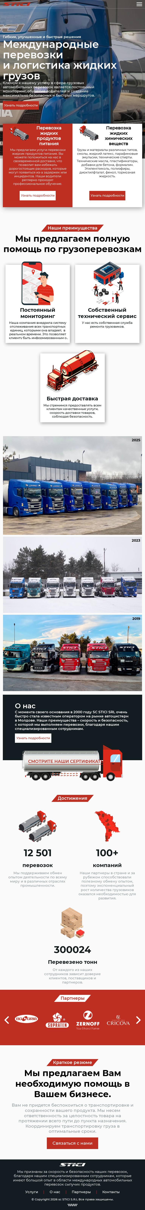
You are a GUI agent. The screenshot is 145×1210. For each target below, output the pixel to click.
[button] (6, 1020)
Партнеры (81, 1192)
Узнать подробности (21, 105)
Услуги (31, 1192)
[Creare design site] (72, 1205)
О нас (55, 1192)
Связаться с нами (72, 1143)
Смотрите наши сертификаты (66, 761)
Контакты (111, 1192)
